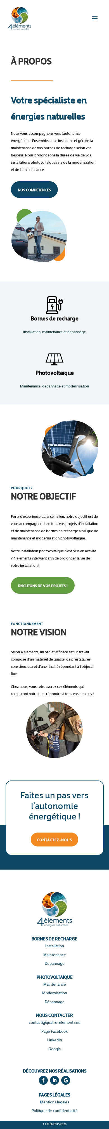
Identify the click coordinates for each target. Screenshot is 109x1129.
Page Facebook (54, 1031)
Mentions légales (54, 1102)
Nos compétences (34, 189)
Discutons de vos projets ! (43, 585)
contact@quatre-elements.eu (54, 1022)
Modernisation (54, 993)
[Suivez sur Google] (65, 1080)
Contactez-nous (54, 839)
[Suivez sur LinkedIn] (54, 1080)
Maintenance (54, 955)
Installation (54, 946)
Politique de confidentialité (55, 1110)
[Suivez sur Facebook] (43, 1080)
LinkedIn (54, 1040)
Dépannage (55, 963)
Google (54, 1049)
